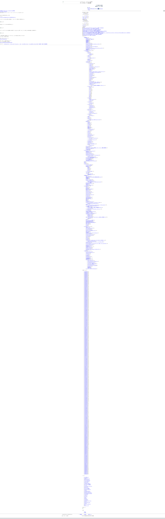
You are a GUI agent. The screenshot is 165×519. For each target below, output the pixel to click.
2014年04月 (86, 392)
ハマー (89, 56)
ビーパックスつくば (87, 480)
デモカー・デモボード (89, 180)
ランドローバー (90, 137)
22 (84, 25)
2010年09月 (86, 427)
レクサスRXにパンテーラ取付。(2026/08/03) (89, 35)
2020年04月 (86, 333)
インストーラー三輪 (89, 171)
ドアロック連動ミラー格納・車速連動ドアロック (95, 207)
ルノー (89, 132)
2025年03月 (86, 285)
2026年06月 (86, 273)
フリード (90, 111)
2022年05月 (86, 313)
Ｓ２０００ (91, 112)
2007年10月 (86, 455)
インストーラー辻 (88, 165)
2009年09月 (86, 437)
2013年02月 (86, 403)
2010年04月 (86, 431)
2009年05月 (86, 440)
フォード (89, 58)
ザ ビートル (91, 145)
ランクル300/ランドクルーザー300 (94, 72)
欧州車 (87, 121)
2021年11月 (86, 318)
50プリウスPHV (91, 68)
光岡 (88, 116)
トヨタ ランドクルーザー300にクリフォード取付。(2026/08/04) (92, 34)
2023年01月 (86, 306)
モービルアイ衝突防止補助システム (91, 157)
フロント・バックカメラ (91, 156)
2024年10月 (86, 289)
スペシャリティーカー (89, 148)
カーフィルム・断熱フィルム (92, 263)
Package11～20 (90, 215)
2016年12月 (86, 366)
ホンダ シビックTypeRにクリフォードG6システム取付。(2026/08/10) (93, 33)
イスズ (89, 117)
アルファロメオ (90, 142)
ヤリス (90, 76)
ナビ (86, 225)
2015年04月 (86, 382)
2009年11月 (86, 435)
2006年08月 (86, 466)
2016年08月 (86, 369)
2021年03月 (86, 324)
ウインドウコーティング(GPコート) (93, 261)
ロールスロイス (90, 135)
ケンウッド (87, 195)
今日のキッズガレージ (89, 185)
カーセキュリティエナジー (88, 492)
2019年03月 (86, 344)
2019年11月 (86, 337)
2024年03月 (86, 295)
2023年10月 (86, 299)
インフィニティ (90, 109)
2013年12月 (86, 395)
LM (89, 95)
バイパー (87, 237)
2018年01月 (86, 355)
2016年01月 (86, 375)
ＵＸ (90, 92)
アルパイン (87, 190)
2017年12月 (86, 356)
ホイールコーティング (91, 262)
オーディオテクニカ (87, 502)
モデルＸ (90, 54)
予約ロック (87, 227)
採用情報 (73, 8)
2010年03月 (86, 432)
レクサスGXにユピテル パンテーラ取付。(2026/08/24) (91, 28)
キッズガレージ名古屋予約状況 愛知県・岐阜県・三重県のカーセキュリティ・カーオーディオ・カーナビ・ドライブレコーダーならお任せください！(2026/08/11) (106, 32)
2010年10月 (86, 426)
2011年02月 (86, 423)
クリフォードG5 (88, 233)
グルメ (89, 169)
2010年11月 (86, 425)
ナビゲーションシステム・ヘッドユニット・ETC (93, 202)
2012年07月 (86, 409)
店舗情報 (85, 175)
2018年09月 (86, 349)
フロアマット (88, 253)
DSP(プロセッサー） (89, 198)
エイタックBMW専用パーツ (92, 143)
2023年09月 (86, 300)
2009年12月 (86, 434)
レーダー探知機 (88, 159)
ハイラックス (91, 73)
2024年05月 (86, 293)
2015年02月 (86, 384)
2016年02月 (86, 374)
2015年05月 (86, 381)
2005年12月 (86, 472)
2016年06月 (86, 371)
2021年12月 (86, 317)
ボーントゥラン (86, 487)
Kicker (87, 199)
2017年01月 (86, 365)
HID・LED (87, 223)
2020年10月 (86, 328)
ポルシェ (89, 130)
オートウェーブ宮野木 (87, 484)
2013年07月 (86, 399)
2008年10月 (86, 446)
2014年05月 (86, 391)
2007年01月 (86, 462)
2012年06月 (86, 410)
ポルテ (90, 79)
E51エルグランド (91, 107)
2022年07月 (86, 311)
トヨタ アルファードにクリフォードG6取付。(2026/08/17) (91, 30)
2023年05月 (86, 303)
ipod (86, 219)
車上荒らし (87, 38)
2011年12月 (86, 415)
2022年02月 (86, 315)
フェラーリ (89, 140)
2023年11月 (86, 298)
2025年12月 (86, 278)
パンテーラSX (88, 236)
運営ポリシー (90, 514)
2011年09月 (86, 417)
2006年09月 (86, 465)
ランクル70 (91, 75)
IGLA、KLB (87, 231)
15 (84, 24)
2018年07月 (86, 350)
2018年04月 (86, 353)
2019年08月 (86, 340)
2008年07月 (86, 448)
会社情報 (85, 514)
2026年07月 (86, 272)
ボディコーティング (90, 260)
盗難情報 (85, 37)
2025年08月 (86, 281)
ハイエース (91, 81)
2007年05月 (86, 459)
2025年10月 (86, 279)
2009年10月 (86, 436)
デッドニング (88, 210)
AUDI (88, 128)
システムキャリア (88, 256)
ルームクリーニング (90, 264)
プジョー (89, 131)
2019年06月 (86, 341)
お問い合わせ (78, 8)
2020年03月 (86, 334)
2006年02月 (86, 470)
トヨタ (89, 62)
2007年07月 (86, 457)
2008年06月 (86, 449)
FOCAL (87, 188)
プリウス (90, 84)
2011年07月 (86, 419)
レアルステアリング (89, 251)
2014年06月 (86, 390)
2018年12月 (86, 346)
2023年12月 (86, 297)
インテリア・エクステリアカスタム (91, 268)
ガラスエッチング (88, 242)
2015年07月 (86, 380)
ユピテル (87, 187)
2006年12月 (86, 463)
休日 (88, 167)
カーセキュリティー (87, 226)
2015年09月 (86, 378)
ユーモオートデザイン (87, 483)
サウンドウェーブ (86, 479)
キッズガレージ (86, 477)
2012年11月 (86, 406)
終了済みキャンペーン (89, 183)
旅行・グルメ (90, 173)
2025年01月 (86, 287)
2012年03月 (86, 412)
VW (88, 144)
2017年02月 (86, 364)
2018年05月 (86, 352)
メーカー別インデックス (87, 50)
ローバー (89, 136)
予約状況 (87, 178)
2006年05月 (86, 468)
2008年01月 (86, 453)
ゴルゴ (85, 497)
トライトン (91, 102)
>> (87, 13)
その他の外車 (88, 149)
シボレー (89, 55)
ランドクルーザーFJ (92, 77)
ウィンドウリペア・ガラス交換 (92, 265)
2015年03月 (86, 383)
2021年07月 (86, 321)
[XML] (85, 512)
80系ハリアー (91, 69)
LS (89, 91)
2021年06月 (86, 322)
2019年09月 (86, 339)
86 (89, 80)
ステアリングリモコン (89, 153)
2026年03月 (86, 275)
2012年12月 (86, 405)
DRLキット (87, 189)
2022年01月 (86, 316)
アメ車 (87, 51)
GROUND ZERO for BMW (89, 221)
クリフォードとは (88, 248)
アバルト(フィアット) (92, 139)
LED (88, 218)
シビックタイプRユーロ (92, 113)
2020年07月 (86, 331)
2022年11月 (86, 308)
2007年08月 (86, 456)
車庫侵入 (87, 42)
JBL (86, 200)
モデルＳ (90, 53)
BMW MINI (89, 127)
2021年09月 (86, 319)
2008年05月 (86, 450)
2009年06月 (86, 439)
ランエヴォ (91, 103)
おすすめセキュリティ (89, 246)
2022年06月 (86, 312)
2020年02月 (86, 335)
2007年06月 (86, 458)
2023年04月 (86, 304)
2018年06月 (86, 351)
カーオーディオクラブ (87, 489)
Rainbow (89, 209)
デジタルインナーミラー (89, 154)
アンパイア (85, 496)
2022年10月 (86, 309)
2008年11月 (86, 445)
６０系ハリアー (91, 83)
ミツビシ (89, 101)
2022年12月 (86, 307)
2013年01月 (86, 404)
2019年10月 (86, 338)
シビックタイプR (91, 110)
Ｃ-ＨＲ (90, 65)
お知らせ (87, 184)
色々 (88, 170)
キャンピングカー (88, 146)
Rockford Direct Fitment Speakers (90, 222)
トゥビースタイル (86, 481)
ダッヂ (89, 52)
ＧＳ (90, 88)
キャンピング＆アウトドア (90, 252)
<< (83, 13)
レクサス (89, 86)
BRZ (90, 98)
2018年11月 (86, 347)
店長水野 (87, 166)
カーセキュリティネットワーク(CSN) (91, 46)
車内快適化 (73, 6)
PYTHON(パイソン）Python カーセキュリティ (93, 249)
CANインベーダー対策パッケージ (91, 230)
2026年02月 (86, 276)
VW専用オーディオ (89, 212)
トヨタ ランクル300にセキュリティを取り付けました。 (8, 17)
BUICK (89, 59)
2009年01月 (86, 443)
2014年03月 (86, 393)
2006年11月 (86, 464)
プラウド (85, 490)
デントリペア (90, 266)
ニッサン (89, 104)
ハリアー (90, 64)
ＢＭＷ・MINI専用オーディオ (90, 211)
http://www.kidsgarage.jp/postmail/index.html (6, 42)
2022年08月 (86, 310)
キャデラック (90, 60)
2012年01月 (86, 414)
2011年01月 (86, 424)
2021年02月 (86, 325)
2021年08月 (86, 320)
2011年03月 (86, 422)
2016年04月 (86, 372)
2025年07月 (86, 282)
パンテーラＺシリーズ (89, 235)
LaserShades (87, 255)
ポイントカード (88, 176)
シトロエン (89, 124)
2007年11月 (86, 454)
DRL (86, 186)
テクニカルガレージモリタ (88, 493)
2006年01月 (86, 471)
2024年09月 (86, 290)
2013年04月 (86, 402)
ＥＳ (90, 93)
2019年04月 (86, 343)
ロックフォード (88, 191)
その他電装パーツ (88, 206)
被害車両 (87, 49)
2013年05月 (86, 401)
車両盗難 (87, 40)
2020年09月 (86, 329)
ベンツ (89, 125)
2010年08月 (86, 428)
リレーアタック (88, 43)
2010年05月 (86, 430)
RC (89, 96)
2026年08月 (86, 271)
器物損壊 (87, 41)
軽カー (89, 120)
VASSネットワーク (88, 247)
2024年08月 (86, 291)
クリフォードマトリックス (90, 234)
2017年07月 (86, 360)
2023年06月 (86, 302)
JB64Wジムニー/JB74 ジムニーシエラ (94, 119)
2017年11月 (86, 357)
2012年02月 (86, 413)
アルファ (85, 501)
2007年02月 (86, 461)
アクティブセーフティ (89, 192)
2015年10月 (86, 377)
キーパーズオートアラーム (88, 486)
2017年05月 (86, 362)
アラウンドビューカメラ (89, 194)
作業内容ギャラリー (90, 174)
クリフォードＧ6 (88, 229)
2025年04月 (86, 284)
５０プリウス (91, 63)
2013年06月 (86, 400)
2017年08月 (86, 359)
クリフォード (86, 494)
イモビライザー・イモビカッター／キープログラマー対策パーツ (95, 240)
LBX (85, 162)
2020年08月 (86, 330)
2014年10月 (86, 387)
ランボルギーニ (90, 141)
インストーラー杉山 (89, 164)
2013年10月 (86, 397)
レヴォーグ (91, 100)
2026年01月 (86, 277)
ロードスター (91, 115)
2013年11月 (86, 396)
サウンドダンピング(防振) (89, 220)
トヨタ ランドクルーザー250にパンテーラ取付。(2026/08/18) (92, 29)
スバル (89, 97)
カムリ (90, 70)
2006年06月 (86, 467)
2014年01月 (86, 394)
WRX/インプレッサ (92, 99)
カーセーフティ (86, 150)
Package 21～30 (90, 216)
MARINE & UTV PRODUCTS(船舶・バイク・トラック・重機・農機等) (96, 147)
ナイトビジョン (88, 152)
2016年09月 (86, 368)
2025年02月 (86, 286)
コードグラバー (88, 45)
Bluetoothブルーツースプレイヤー (92, 203)
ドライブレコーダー (89, 158)
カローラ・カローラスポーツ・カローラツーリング (96, 71)
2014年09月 (86, 388)
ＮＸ (90, 89)
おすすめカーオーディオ (89, 213)
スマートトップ (90, 208)
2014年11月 (86, 386)
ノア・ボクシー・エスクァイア (93, 66)
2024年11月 (86, 288)
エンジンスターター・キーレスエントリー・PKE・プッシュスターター (96, 243)
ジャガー (89, 133)
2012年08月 (86, 408)
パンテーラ (85, 495)
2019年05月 (86, 342)
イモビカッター (88, 47)
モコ (90, 108)
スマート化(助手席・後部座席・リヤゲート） (97, 85)
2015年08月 (86, 379)
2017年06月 (86, 361)
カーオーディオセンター (89, 201)
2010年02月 (86, 433)
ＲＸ (90, 90)
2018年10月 (86, 348)
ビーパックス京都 (86, 488)
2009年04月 (86, 441)
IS (89, 87)
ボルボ (89, 123)
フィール (85, 485)
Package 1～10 (90, 214)
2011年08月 (86, 418)
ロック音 (87, 238)
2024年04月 (86, 294)
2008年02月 (86, 452)
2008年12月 (86, 444)
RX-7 (90, 114)
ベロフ (87, 224)
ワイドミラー (88, 257)
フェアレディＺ (91, 106)
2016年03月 (86, 373)
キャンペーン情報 (88, 182)
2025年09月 (86, 280)
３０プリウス (91, 67)
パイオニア (87, 196)
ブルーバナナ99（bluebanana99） (92, 205)
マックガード (86, 499)
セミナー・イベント (89, 179)
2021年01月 (86, 326)
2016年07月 (86, 370)
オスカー (85, 503)
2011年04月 (86, 421)
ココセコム (87, 239)
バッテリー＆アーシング (89, 244)
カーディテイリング (89, 259)
